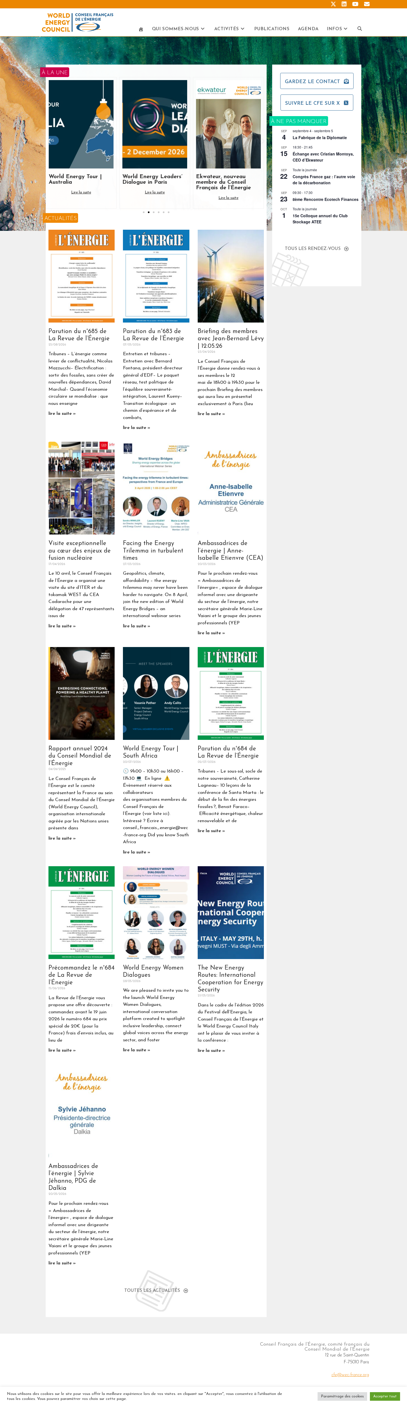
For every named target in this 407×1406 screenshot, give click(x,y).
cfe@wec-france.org (350, 1375)
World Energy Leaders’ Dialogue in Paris (79, 179)
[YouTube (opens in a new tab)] (355, 4)
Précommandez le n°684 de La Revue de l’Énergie (81, 975)
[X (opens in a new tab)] (333, 4)
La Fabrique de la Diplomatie (320, 137)
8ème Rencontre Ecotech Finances (326, 199)
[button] (49, 140)
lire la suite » (62, 413)
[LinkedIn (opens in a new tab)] (344, 4)
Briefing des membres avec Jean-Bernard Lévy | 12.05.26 (231, 338)
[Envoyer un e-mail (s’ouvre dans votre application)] (365, 4)
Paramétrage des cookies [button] (342, 1396)
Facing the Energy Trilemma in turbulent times (153, 550)
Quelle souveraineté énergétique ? (222, 179)
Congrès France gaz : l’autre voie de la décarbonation (324, 180)
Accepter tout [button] (385, 1396)
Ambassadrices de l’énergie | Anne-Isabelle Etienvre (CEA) (230, 550)
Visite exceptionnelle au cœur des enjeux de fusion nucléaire (79, 550)
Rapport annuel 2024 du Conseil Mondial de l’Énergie (79, 756)
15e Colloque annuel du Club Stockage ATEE (320, 219)
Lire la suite (81, 192)
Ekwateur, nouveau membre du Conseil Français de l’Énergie (149, 182)
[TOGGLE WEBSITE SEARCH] (359, 29)
